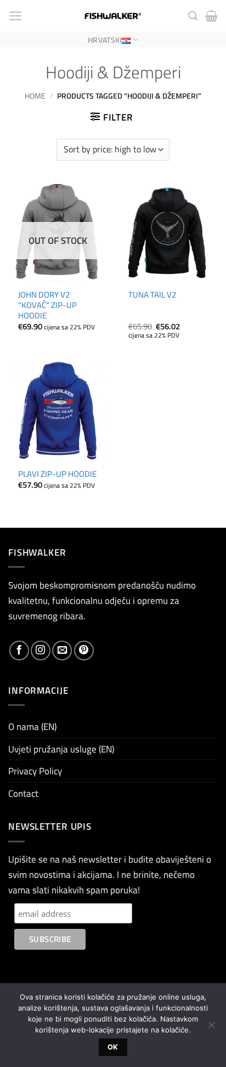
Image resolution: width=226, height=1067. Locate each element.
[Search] (192, 16)
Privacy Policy (35, 770)
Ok (113, 1047)
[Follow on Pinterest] (84, 650)
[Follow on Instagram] (40, 650)
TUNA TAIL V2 (152, 294)
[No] (211, 1028)
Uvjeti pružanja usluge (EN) (61, 748)
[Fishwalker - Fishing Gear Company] (113, 15)
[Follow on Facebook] (19, 650)
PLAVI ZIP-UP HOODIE (57, 474)
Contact (23, 793)
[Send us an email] (62, 650)
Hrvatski (105, 40)
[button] (15, 16)
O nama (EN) (32, 726)
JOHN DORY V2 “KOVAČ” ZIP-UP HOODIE (47, 305)
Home (35, 95)
